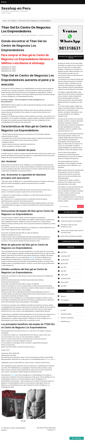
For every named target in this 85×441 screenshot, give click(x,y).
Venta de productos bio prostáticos (71, 221)
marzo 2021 (64, 275)
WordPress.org (65, 321)
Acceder (63, 310)
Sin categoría (49, 35)
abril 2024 (64, 252)
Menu (4, 2)
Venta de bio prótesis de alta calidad (72, 217)
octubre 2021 (64, 260)
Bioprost (63, 296)
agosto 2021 (64, 263)
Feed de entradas (66, 314)
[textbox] (28, 59)
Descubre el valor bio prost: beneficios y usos (69, 226)
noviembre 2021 (65, 256)
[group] (28, 45)
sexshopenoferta (32, 35)
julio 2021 (63, 267)
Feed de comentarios (67, 318)
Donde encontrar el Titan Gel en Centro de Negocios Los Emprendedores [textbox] (24, 45)
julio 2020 (63, 286)
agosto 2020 (64, 282)
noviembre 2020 (65, 278)
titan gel (32, 257)
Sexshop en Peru (16, 8)
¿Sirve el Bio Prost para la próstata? (71, 236)
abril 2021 (63, 271)
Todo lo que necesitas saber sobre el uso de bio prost (72, 231)
